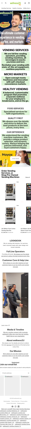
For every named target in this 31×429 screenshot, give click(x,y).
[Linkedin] (18, 406)
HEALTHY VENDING (15, 89)
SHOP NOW (15, 158)
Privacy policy (23, 401)
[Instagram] (15, 406)
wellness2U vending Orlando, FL (12, 426)
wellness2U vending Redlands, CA (9, 411)
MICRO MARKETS (15, 74)
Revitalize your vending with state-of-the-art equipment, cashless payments (15, 67)
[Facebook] (12, 406)
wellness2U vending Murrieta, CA (9, 420)
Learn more (4, 325)
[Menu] (2, 3)
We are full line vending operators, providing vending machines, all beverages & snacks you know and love (15, 57)
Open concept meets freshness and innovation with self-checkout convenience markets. (15, 81)
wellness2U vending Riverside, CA (19, 414)
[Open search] (6, 3)
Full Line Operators (15, 251)
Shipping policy (21, 403)
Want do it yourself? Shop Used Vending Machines (15, 409)
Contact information (11, 403)
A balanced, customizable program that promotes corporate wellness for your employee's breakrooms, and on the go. (15, 96)
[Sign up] (28, 373)
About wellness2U (15, 340)
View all (27, 177)
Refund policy (7, 401)
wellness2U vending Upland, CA (22, 418)
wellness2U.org (17, 398)
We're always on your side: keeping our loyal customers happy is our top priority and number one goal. (15, 264)
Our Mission (15, 351)
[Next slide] (28, 207)
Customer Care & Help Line (15, 260)
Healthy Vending (17, 8)
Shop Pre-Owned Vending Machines (10, 176)
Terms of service (15, 401)
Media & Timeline (15, 329)
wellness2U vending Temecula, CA (9, 416)
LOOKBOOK (15, 240)
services (9, 345)
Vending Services (6, 8)
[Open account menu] (25, 3)
